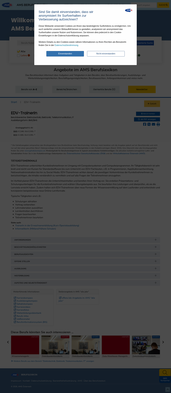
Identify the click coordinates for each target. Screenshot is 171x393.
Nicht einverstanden (105, 53)
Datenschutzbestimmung (66, 45)
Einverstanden (65, 53)
